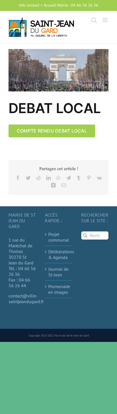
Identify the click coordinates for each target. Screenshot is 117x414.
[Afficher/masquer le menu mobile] (105, 20)
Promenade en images (58, 289)
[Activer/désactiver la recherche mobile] (94, 20)
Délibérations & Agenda (58, 254)
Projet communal (58, 237)
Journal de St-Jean (58, 272)
